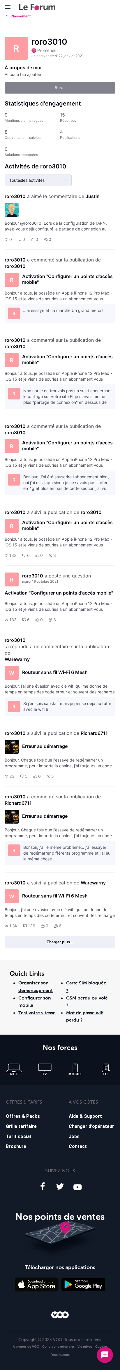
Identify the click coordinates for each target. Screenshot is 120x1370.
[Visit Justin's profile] (12, 210)
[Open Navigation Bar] (9, 7)
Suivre (60, 88)
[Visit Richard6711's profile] (12, 747)
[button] (8, 239)
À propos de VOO (26, 1346)
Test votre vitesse (37, 1012)
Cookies (101, 1346)
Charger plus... (60, 942)
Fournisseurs (60, 1355)
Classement (20, 16)
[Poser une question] (105, 1355)
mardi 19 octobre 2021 (40, 581)
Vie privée (84, 1346)
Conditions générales (58, 1346)
